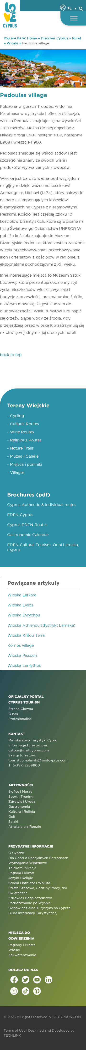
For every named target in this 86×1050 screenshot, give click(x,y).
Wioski (12, 43)
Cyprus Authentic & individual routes (41, 504)
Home (32, 38)
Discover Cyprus (54, 38)
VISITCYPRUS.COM (65, 1017)
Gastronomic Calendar (28, 535)
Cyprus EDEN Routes (27, 524)
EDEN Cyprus (20, 514)
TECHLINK (12, 1035)
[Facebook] (14, 979)
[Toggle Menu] (74, 18)
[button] (81, 8)
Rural (76, 38)
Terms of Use (14, 1030)
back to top (11, 354)
